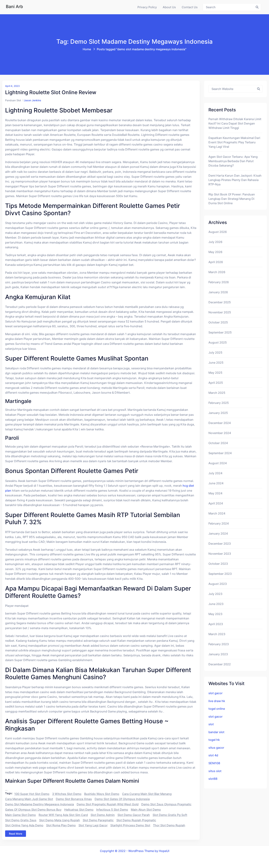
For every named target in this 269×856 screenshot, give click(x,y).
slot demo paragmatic (98, 820)
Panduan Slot (13, 100)
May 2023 (215, 614)
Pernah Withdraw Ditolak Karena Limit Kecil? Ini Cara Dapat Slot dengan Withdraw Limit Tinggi (234, 123)
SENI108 (214, 763)
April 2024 (215, 503)
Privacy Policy (147, 7)
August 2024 (217, 463)
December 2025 (219, 302)
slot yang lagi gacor (93, 825)
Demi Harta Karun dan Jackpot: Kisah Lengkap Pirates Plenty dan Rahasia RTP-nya (234, 180)
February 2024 (218, 523)
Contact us (190, 7)
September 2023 (220, 574)
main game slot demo (20, 815)
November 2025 (219, 312)
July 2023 (215, 594)
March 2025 (216, 393)
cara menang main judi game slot (29, 799)
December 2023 (219, 543)
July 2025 (215, 352)
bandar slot (216, 732)
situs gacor (216, 747)
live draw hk (216, 701)
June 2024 (215, 483)
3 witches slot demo (66, 794)
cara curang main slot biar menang (147, 794)
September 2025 (220, 332)
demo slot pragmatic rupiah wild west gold (108, 804)
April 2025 (215, 382)
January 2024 (218, 533)
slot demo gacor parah (133, 815)
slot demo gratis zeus (20, 820)
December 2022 (219, 664)
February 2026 (218, 282)
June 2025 (215, 362)
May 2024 (215, 493)
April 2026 (215, 262)
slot (211, 724)
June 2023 (215, 604)
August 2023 (217, 584)
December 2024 (219, 423)
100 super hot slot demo (31, 794)
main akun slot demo (146, 809)
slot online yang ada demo (24, 825)
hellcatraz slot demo (79, 809)
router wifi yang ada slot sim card (63, 815)
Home (87, 49)
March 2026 (216, 272)
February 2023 (218, 644)
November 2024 (219, 433)
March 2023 (216, 634)
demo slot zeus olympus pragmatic (166, 804)
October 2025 (218, 322)
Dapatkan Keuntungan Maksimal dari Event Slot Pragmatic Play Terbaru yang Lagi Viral (234, 142)
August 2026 (217, 232)
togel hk (214, 740)
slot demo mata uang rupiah (59, 820)
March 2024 (216, 513)
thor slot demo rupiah (169, 825)
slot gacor (215, 693)
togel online (216, 708)
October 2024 (218, 443)
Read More (15, 833)
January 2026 (218, 292)
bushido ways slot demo (101, 794)
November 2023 (219, 553)
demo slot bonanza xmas (74, 799)
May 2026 (215, 252)
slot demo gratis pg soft (170, 815)
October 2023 (218, 563)
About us (169, 7)
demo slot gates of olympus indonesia (122, 799)
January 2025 (218, 413)
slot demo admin (103, 815)
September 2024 (220, 453)
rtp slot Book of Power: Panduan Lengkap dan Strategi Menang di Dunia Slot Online (231, 199)
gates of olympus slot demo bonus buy (33, 809)
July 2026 (215, 242)
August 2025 (217, 342)
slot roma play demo (61, 825)
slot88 (212, 778)
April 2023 (215, 624)
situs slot (214, 771)
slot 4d (213, 755)
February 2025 (218, 403)
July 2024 (215, 473)
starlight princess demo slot (130, 825)
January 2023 (218, 654)
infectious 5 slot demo (112, 809)
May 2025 (215, 372)
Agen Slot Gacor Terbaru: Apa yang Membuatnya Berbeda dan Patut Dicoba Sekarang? (233, 161)
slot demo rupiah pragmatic (136, 820)
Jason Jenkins (32, 100)
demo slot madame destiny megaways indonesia (39, 804)
